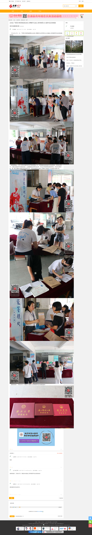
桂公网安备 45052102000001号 (49, 525)
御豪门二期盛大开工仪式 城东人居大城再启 (74, 66)
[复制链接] (22, 26)
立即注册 (40, 511)
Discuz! (28, 525)
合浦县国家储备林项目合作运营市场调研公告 (74, 54)
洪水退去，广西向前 (70, 63)
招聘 (31, 11)
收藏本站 (28, 1)
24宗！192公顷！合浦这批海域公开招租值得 (74, 60)
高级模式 (60, 507)
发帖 (12, 498)
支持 (16, 480)
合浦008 (14, 456)
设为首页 (23, 1)
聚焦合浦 (23, 20)
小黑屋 (36, 522)
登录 (80, 1)
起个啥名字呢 (15, 470)
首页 (13, 11)
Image (13, 507)
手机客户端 (18, 1)
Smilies (19, 507)
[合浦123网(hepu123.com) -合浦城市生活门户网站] (14, 7)
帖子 (76, 6)
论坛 (22, 11)
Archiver (42, 522)
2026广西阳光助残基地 (70, 57)
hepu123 (38, 523)
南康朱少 (15, 484)
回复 (12, 449)
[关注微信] (90, 522)
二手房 (39, 11)
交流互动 (18, 20)
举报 (61, 449)
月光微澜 (14, 29)
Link (15, 507)
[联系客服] (90, 518)
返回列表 (61, 498)
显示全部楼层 (29, 29)
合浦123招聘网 (54, 522)
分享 (76, 34)
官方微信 (12, 1)
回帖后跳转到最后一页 (19, 516)
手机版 (39, 522)
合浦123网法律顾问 (48, 522)
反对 (20, 480)
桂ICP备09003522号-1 (39, 525)
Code (18, 507)
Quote (16, 507)
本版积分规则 (60, 516)
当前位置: (10, 20)
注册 (82, 1)
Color (12, 507)
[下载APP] (90, 525)
